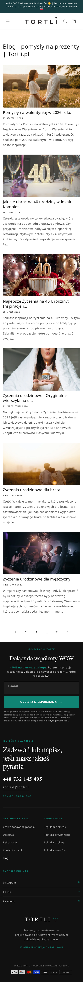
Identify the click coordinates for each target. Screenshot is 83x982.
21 (57, 632)
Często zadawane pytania (19, 827)
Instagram (9, 882)
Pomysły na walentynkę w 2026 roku (37, 112)
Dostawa (8, 834)
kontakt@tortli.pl (16, 787)
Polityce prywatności (57, 720)
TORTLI (41, 919)
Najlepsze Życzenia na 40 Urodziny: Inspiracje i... (36, 304)
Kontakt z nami (12, 850)
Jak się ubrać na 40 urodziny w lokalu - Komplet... (39, 204)
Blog (5, 858)
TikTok (7, 892)
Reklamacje (10, 842)
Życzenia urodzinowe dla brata (31, 489)
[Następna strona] (67, 632)
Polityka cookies (54, 842)
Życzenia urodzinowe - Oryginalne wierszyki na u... (35, 398)
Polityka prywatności (57, 834)
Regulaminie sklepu (28, 720)
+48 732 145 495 (22, 779)
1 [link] (15, 632)
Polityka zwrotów (55, 850)
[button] (7, 21)
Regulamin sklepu (55, 827)
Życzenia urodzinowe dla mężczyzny (36, 579)
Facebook (9, 901)
